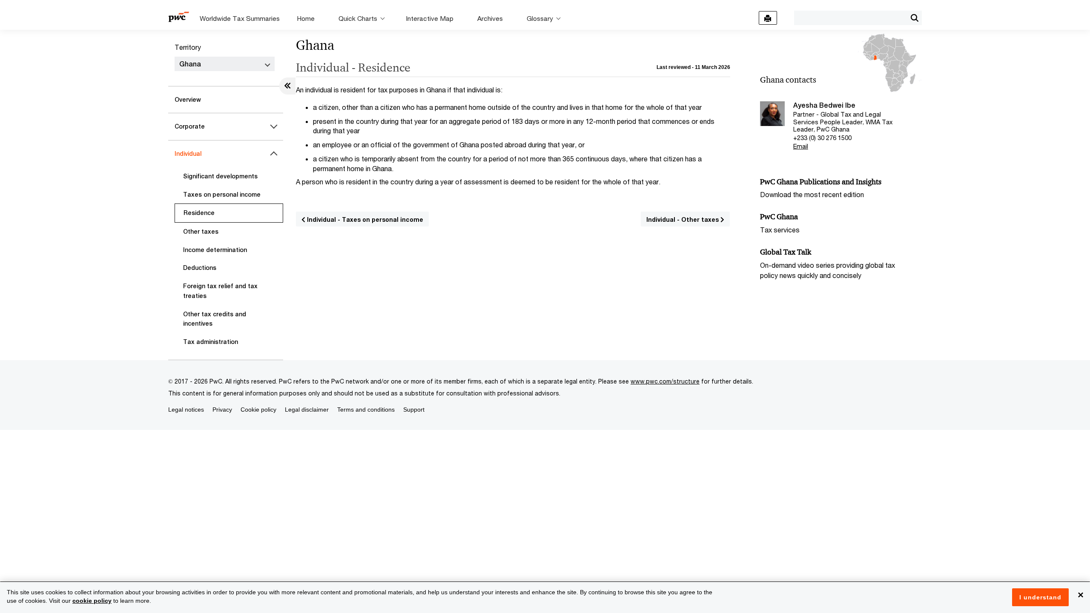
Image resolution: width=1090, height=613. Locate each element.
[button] (914, 18)
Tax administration (210, 341)
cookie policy (92, 600)
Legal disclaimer (307, 409)
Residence (199, 212)
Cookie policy (258, 409)
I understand (1040, 597)
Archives (490, 18)
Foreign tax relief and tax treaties (220, 291)
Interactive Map (429, 18)
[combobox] (850, 17)
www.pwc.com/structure (665, 381)
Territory (188, 47)
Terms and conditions (366, 409)
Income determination (215, 249)
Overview (188, 99)
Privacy (222, 409)
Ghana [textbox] (190, 64)
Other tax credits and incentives (214, 319)
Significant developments (220, 176)
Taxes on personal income (222, 194)
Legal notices (186, 409)
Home (306, 18)
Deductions (199, 267)
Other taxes (200, 231)
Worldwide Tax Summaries (240, 18)
